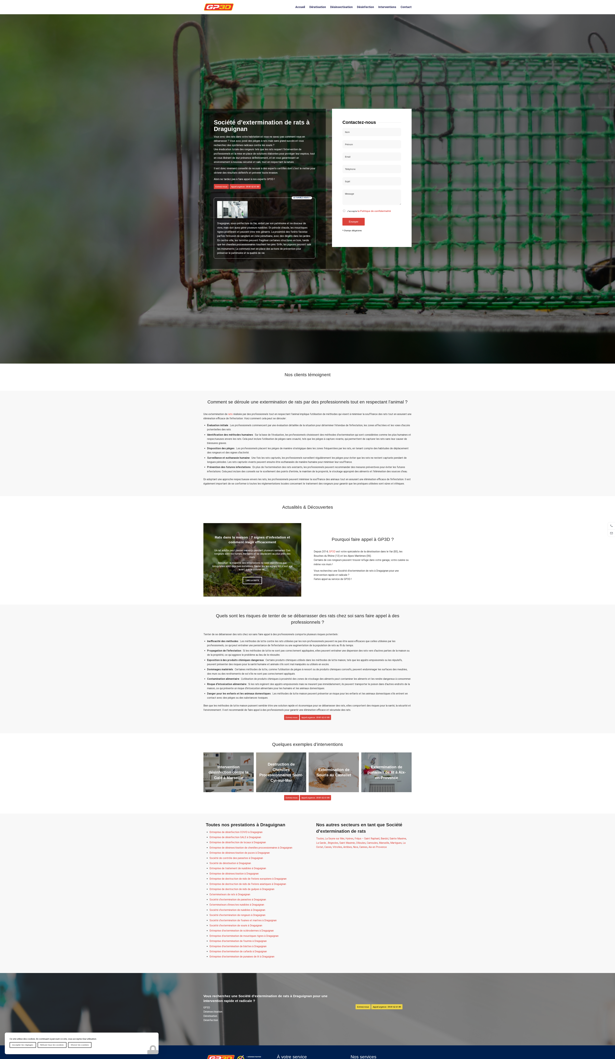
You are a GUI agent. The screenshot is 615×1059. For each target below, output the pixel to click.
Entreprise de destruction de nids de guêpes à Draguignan (241, 889)
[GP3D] (218, 7)
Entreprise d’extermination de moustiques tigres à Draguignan (244, 935)
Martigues (396, 842)
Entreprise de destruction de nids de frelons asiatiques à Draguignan (247, 884)
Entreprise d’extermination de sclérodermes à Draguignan (241, 930)
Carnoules (372, 842)
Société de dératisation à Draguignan (230, 863)
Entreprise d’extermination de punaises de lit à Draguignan (241, 956)
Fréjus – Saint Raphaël (367, 838)
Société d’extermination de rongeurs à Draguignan (237, 915)
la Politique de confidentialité (374, 211)
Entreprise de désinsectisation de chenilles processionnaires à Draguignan (250, 847)
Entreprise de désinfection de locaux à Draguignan (237, 842)
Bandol (384, 838)
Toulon (320, 838)
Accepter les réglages (22, 1045)
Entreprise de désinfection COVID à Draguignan (235, 832)
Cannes (363, 847)
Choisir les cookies (80, 1045)
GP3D (332, 551)
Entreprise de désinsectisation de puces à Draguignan (239, 852)
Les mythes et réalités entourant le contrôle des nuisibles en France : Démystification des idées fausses (252, 541)
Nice (355, 847)
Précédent (210, 560)
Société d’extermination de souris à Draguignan (235, 925)
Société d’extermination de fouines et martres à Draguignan (243, 920)
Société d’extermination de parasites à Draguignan (237, 899)
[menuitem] (300, 7)
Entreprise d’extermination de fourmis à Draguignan (238, 941)
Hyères (349, 838)
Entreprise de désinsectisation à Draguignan (234, 873)
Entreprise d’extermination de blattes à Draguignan (237, 946)
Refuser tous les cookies (52, 1045)
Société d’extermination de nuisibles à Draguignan (237, 909)
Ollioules (361, 842)
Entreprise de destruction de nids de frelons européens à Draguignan (248, 878)
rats (230, 414)
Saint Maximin (347, 842)
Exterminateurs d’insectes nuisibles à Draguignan (236, 904)
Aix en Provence (378, 847)
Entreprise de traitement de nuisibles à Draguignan (237, 868)
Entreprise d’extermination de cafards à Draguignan (238, 951)
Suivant (294, 560)
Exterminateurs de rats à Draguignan (229, 894)
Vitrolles (337, 847)
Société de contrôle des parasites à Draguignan (236, 858)
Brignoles (333, 842)
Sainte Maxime (398, 838)
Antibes (347, 847)
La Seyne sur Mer (334, 838)
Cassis (328, 847)
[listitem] (611, 526)
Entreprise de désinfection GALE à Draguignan (235, 837)
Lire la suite (252, 582)
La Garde (321, 842)
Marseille (384, 842)
